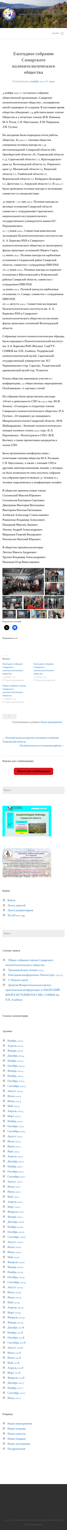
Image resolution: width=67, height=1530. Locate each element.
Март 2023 (14, 1116)
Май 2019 (13, 1302)
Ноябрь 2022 (15, 1121)
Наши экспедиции (18, 1444)
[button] (23, 581)
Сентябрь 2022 (16, 1131)
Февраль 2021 (16, 1212)
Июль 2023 (14, 1096)
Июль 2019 (14, 1292)
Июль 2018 (14, 1353)
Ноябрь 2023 (15, 1076)
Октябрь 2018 (15, 1338)
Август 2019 (15, 1287)
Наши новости (16, 1434)
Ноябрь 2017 (15, 1388)
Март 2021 (14, 1207)
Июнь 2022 (14, 1146)
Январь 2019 (15, 1323)
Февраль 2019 (16, 1317)
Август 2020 (15, 1242)
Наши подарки (16, 1439)
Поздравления (16, 1449)
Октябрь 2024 (15, 1066)
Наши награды (16, 1429)
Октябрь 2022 (15, 1126)
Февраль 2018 (16, 1378)
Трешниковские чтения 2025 (26, 970)
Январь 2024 (15, 1071)
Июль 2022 (14, 1141)
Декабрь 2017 (15, 1383)
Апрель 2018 (15, 1368)
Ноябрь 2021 (15, 1167)
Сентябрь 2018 (16, 1343)
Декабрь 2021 (15, 1161)
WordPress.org (16, 915)
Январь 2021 (15, 1217)
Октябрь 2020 (15, 1232)
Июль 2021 (14, 1187)
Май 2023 (13, 1106)
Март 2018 (14, 1373)
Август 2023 (15, 1091)
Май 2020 (13, 1257)
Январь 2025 (15, 1051)
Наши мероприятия (51, 722)
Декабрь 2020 (15, 1222)
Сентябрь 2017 (16, 1393)
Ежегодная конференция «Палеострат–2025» (35, 975)
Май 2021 (13, 1197)
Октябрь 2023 (15, 1081)
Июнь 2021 (14, 1192)
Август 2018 (15, 1348)
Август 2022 (15, 1136)
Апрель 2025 (15, 1046)
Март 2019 (14, 1313)
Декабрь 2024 (15, 1056)
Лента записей (16, 905)
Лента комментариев (20, 910)
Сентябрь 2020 (16, 1237)
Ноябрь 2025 (15, 1041)
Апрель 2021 (15, 1202)
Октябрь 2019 (15, 1277)
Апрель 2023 (15, 1111)
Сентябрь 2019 (16, 1282)
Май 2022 (13, 1152)
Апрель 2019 (15, 1308)
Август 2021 (15, 1182)
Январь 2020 (15, 1267)
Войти (11, 900)
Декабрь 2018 (15, 1328)
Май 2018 (13, 1363)
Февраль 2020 (16, 1262)
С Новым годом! (18, 980)
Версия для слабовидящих (33, 771)
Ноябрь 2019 (15, 1272)
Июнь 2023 (14, 1101)
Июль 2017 (14, 1398)
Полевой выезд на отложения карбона (42, 745)
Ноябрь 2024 (15, 1061)
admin (52, 81)
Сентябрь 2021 (16, 1177)
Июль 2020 (14, 1247)
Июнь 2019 (14, 1297)
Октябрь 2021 (15, 1172)
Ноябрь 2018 (15, 1333)
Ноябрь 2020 (15, 1227)
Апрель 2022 (15, 1156)
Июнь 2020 (14, 1252)
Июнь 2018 (14, 1358)
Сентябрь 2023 (16, 1086)
